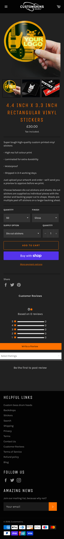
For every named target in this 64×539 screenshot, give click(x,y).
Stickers (8, 415)
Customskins (17, 522)
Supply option (11, 225)
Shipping (9, 425)
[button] (11, 88)
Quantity (9, 210)
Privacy (8, 431)
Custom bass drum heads (18, 405)
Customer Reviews (14, 446)
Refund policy (11, 456)
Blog (6, 462)
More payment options (31, 264)
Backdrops (10, 410)
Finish (35, 210)
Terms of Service (13, 451)
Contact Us (10, 441)
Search (7, 420)
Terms (7, 436)
